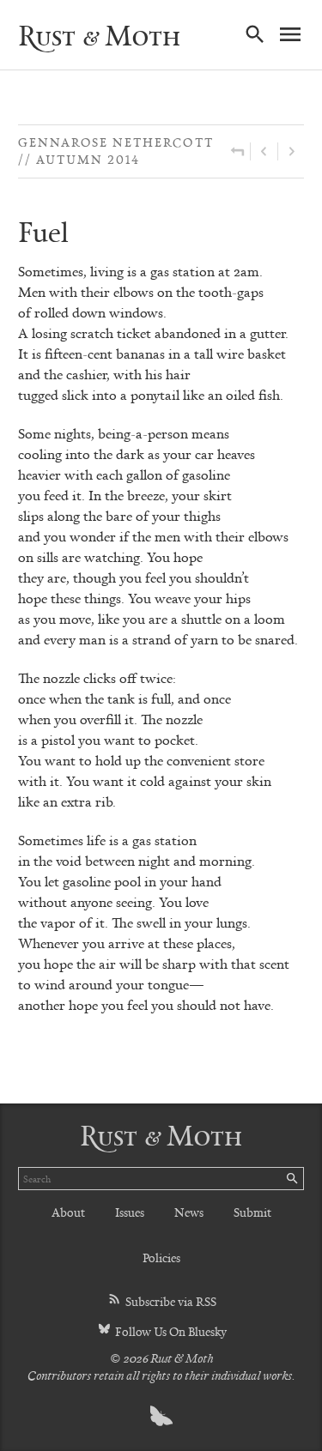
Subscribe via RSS (169, 1301)
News (189, 1212)
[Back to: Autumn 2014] (237, 151)
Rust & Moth (99, 35)
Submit (252, 1212)
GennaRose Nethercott (116, 142)
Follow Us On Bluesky (169, 1331)
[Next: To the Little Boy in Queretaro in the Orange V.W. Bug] (291, 151)
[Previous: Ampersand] (264, 151)
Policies (161, 1257)
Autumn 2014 (88, 159)
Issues (129, 1212)
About (68, 1212)
